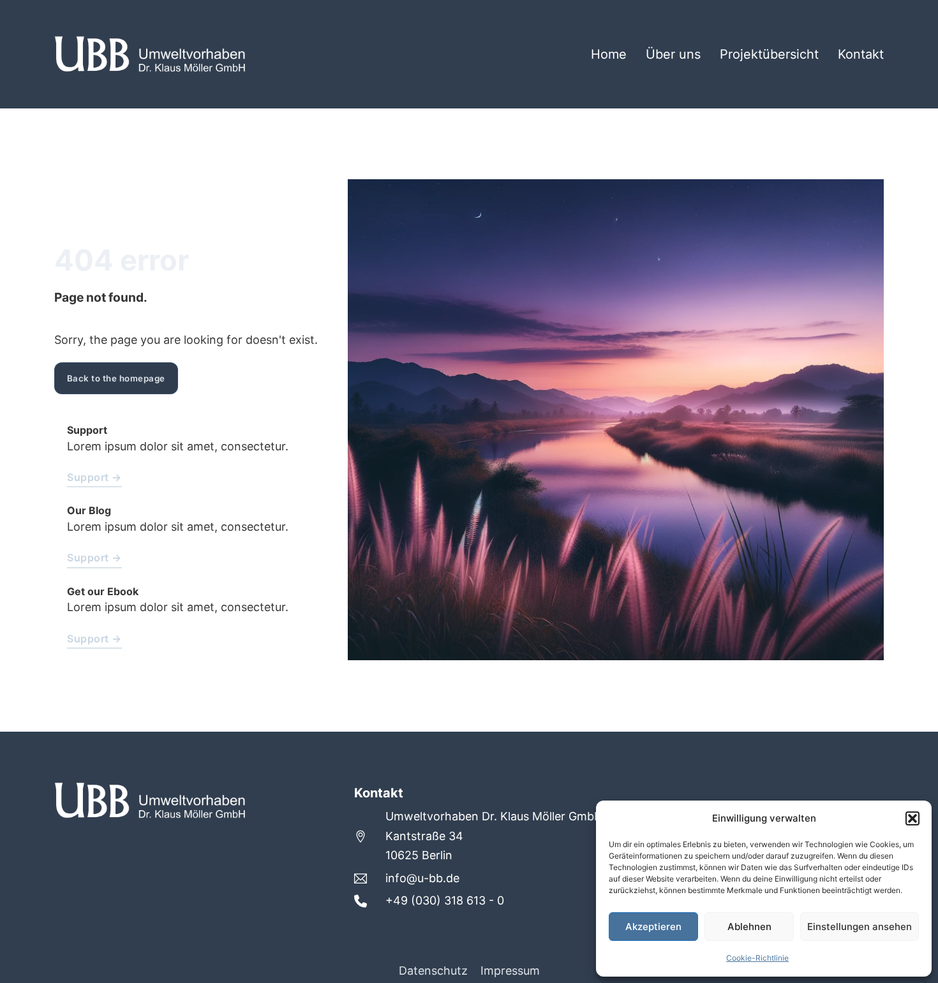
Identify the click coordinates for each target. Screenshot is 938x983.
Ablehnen (749, 926)
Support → (94, 477)
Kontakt (861, 54)
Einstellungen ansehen (859, 926)
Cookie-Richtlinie (757, 958)
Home (609, 54)
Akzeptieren (653, 926)
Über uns (673, 54)
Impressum (510, 970)
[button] (912, 818)
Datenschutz (433, 970)
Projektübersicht (769, 54)
